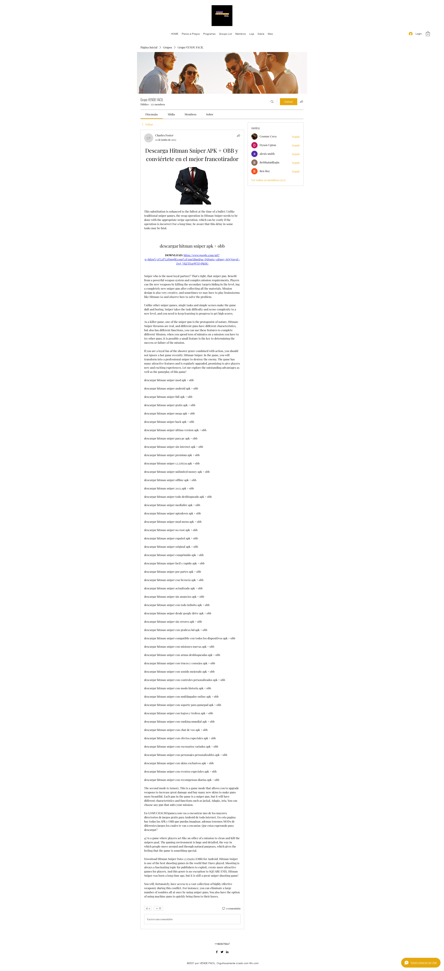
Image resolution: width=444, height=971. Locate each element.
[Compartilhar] (238, 135)
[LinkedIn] (227, 952)
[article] (192, 529)
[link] (151, 114)
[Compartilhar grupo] (301, 101)
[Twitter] (222, 952)
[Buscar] (272, 101)
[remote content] (192, 186)
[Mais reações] (158, 908)
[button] (428, 33)
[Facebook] (217, 952)
